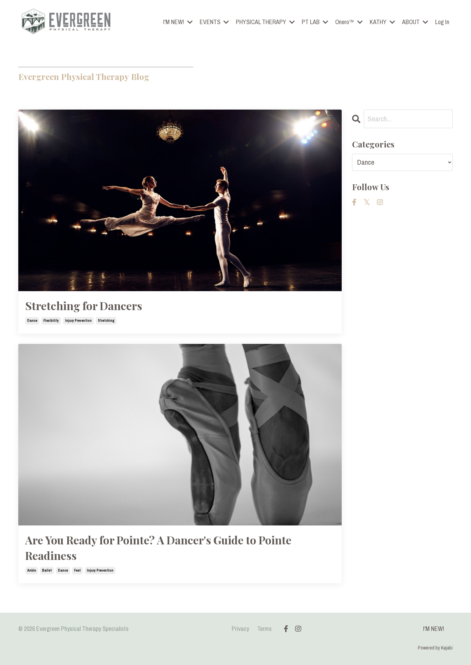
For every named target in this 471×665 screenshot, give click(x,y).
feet (77, 570)
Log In (442, 22)
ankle (31, 570)
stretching (106, 320)
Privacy (240, 628)
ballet (47, 570)
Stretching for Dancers (83, 305)
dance (32, 320)
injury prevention (78, 320)
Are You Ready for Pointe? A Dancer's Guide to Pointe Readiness (158, 547)
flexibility (51, 320)
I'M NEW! (433, 628)
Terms (264, 628)
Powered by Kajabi (435, 648)
